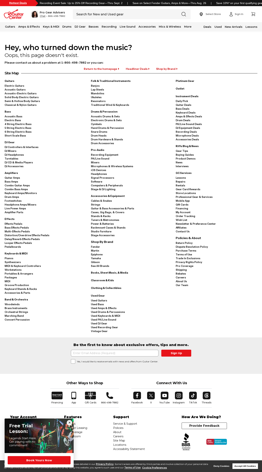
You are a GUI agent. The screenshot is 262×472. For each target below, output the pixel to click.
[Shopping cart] (253, 14)
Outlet (180, 88)
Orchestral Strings (16, 311)
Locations (119, 445)
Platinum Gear (185, 80)
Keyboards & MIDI (16, 253)
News (179, 162)
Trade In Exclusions (188, 258)
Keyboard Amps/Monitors (21, 193)
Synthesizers (13, 262)
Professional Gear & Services (194, 196)
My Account (183, 212)
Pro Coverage (184, 265)
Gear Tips (182, 150)
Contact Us (182, 231)
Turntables (11, 158)
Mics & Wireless (170, 26)
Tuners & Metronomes (105, 219)
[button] (48, 14)
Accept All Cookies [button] (245, 466)
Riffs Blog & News (187, 146)
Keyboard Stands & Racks (21, 288)
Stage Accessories (103, 235)
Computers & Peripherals (107, 185)
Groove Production (17, 285)
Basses (94, 26)
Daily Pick (182, 101)
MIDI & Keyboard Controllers (23, 265)
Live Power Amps (15, 208)
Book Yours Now (39, 460)
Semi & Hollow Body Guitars (22, 101)
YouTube (164, 398)
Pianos (9, 258)
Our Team (182, 285)
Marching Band (14, 315)
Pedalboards (13, 246)
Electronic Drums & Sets (106, 120)
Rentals (180, 185)
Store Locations (186, 193)
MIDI (7, 281)
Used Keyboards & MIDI (105, 315)
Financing (182, 208)
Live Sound (127, 26)
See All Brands (100, 265)
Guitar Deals (183, 104)
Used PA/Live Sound (103, 319)
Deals (207, 27)
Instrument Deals (187, 96)
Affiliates (181, 227)
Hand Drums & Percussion (107, 127)
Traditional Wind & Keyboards (110, 104)
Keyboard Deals (185, 112)
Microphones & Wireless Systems (112, 166)
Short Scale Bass (15, 135)
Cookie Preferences (154, 467)
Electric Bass (13, 120)
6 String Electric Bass (18, 131)
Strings (95, 204)
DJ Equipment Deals (188, 127)
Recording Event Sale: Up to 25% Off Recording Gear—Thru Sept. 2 (81, 3)
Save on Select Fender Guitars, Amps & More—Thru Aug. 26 (169, 3)
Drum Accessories (102, 143)
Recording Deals (186, 131)
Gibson (95, 262)
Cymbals (96, 124)
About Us (181, 281)
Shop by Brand (165, 69)
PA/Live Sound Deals (189, 124)
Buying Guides (185, 154)
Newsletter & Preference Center (196, 223)
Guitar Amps (12, 177)
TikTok (193, 398)
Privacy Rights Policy (189, 262)
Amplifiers (11, 172)
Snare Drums (99, 131)
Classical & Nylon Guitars (20, 104)
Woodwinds (12, 304)
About (117, 432)
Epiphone (97, 254)
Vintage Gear (99, 331)
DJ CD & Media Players (19, 162)
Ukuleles (96, 97)
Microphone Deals (187, 135)
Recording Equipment (104, 154)
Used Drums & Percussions (108, 311)
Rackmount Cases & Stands (108, 227)
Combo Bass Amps (16, 189)
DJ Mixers (10, 150)
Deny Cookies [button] (221, 466)
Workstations (13, 269)
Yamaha (96, 258)
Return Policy (184, 242)
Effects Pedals (13, 223)
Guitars (10, 26)
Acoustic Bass (13, 116)
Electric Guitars (14, 85)
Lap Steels (97, 89)
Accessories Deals (187, 139)
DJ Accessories (14, 166)
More (187, 26)
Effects (10, 218)
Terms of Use (132, 467)
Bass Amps (11, 181)
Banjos (95, 85)
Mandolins (97, 93)
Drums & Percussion (104, 111)
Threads (207, 398)
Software (96, 181)
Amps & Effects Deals (189, 116)
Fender (95, 246)
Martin (95, 250)
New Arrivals (233, 27)
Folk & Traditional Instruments (111, 80)
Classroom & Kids (102, 280)
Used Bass (97, 304)
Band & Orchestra (16, 299)
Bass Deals (182, 108)
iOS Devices (98, 170)
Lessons (251, 27)
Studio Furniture (101, 231)
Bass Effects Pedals (17, 227)
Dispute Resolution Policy (192, 246)
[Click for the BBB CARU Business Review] (216, 442)
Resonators (98, 101)
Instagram (179, 398)
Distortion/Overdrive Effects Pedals (27, 235)
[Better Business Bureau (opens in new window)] (186, 442)
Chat (42, 16)
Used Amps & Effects (103, 308)
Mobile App (183, 200)
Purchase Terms (186, 250)
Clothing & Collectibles (106, 287)
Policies (118, 428)
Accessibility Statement (129, 449)
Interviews (182, 166)
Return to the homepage (100, 69)
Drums (67, 26)
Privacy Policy (105, 464)
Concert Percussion (17, 319)
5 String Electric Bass (18, 127)
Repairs (180, 181)
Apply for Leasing (75, 428)
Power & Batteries (102, 223)
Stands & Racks (100, 216)
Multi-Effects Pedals (17, 231)
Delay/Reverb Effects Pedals (22, 239)
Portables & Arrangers (19, 273)
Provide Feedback (204, 426)
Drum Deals (183, 120)
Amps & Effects (29, 26)
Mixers (95, 162)
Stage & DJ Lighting (103, 189)
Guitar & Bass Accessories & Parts (112, 208)
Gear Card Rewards (188, 189)
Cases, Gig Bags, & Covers (107, 212)
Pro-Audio (97, 149)
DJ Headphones (14, 154)
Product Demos (185, 158)
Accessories (147, 26)
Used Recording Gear (104, 327)
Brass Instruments (16, 308)
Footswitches (13, 200)
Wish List (181, 219)
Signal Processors (102, 177)
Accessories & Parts (17, 292)
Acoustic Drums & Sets (105, 116)
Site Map (119, 440)
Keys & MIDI (51, 26)
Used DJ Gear (99, 323)
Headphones (99, 173)
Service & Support (125, 423)
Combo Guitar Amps (17, 185)
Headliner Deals (136, 69)
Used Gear (98, 295)
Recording (109, 26)
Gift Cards (182, 204)
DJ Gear (80, 26)
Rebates (181, 273)
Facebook (137, 398)
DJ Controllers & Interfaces (21, 147)
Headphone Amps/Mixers (20, 204)
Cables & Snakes (101, 200)
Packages (11, 277)
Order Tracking (185, 216)
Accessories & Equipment (108, 195)
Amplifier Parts (14, 212)
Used (218, 27)
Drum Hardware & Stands (107, 139)
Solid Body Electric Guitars (22, 97)
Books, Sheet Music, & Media (109, 272)
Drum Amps (12, 196)
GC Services (184, 172)
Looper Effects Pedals (18, 242)
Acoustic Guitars (15, 89)
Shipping (181, 269)
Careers (181, 277)
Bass (8, 111)
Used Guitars (99, 300)
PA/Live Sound (100, 158)
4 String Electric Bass (18, 124)
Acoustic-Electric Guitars (20, 93)
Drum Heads (98, 135)
